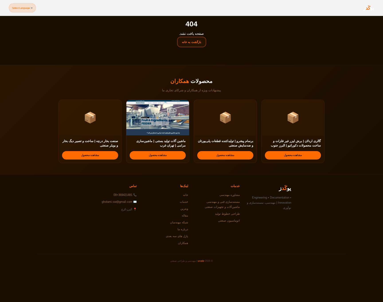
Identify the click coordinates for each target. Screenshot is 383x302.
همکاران (183, 243)
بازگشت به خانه (191, 42)
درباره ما (183, 229)
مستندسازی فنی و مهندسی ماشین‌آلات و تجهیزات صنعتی (222, 204)
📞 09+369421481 (125, 195)
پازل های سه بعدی (177, 236)
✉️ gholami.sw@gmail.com (119, 201)
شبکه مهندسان (179, 222)
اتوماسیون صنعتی (229, 220)
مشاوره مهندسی (229, 195)
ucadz (201, 260)
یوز (368, 7)
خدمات (184, 201)
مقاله (185, 215)
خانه (185, 195)
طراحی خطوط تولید (227, 213)
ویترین (184, 208)
